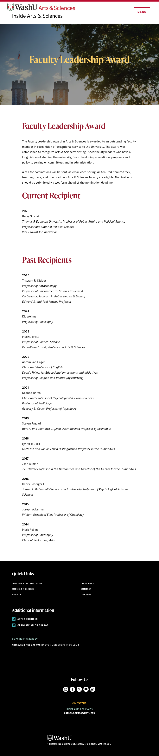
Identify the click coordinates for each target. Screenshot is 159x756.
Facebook (72, 689)
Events (16, 595)
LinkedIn (92, 689)
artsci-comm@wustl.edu (79, 713)
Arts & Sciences (27, 619)
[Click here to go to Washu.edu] (60, 740)
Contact (86, 589)
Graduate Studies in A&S (32, 625)
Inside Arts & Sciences (37, 16)
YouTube (86, 689)
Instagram (65, 689)
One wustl (87, 595)
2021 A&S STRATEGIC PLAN (27, 584)
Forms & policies (23, 589)
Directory (87, 584)
